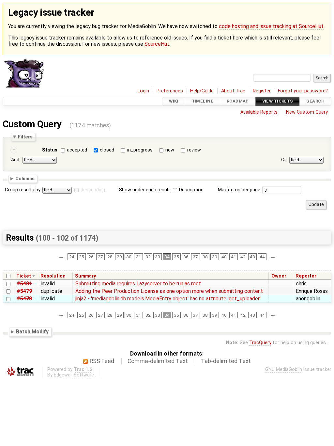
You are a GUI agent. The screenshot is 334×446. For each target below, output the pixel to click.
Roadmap (238, 101)
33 (157, 257)
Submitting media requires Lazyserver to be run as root (138, 283)
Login (143, 91)
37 (195, 257)
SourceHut (156, 44)
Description (191, 190)
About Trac (233, 91)
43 (252, 257)
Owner (278, 276)
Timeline (202, 101)
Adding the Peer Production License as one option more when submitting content (169, 291)
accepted (77, 150)
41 (233, 257)
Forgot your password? (303, 91)
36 (186, 257)
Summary (85, 276)
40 (224, 257)
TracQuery (260, 342)
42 (243, 257)
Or (283, 160)
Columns (25, 178)
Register (262, 91)
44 (262, 257)
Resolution (53, 276)
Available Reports (259, 112)
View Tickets (277, 101)
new (169, 150)
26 (91, 257)
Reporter (306, 276)
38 (205, 257)
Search (315, 101)
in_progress (140, 150)
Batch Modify (32, 331)
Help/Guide (202, 91)
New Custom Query (307, 112)
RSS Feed (102, 361)
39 (214, 257)
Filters (25, 136)
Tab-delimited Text (226, 361)
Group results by (22, 190)
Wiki (173, 101)
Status (49, 150)
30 (128, 257)
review (194, 150)
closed (107, 150)
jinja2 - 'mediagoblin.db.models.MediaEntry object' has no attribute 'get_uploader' (168, 298)
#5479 (24, 291)
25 (81, 257)
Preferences (170, 91)
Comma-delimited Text (158, 361)
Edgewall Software (74, 375)
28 (110, 257)
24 (71, 257)
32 (148, 257)
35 (176, 257)
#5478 (24, 298)
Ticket (23, 276)
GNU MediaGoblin (283, 369)
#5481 (24, 283)
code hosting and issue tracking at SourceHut (271, 26)
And (15, 160)
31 (138, 257)
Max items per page (239, 190)
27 (100, 257)
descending (93, 190)
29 (119, 257)
